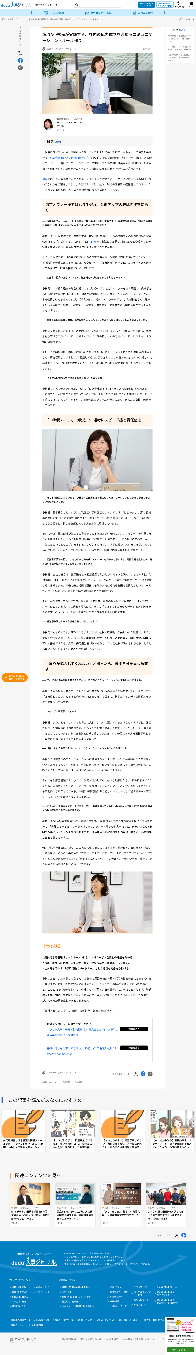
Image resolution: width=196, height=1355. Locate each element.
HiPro (147, 1319)
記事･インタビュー (119, 1287)
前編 (44, 179)
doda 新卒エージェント (164, 1319)
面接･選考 (67, 1291)
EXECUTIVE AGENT (106, 1319)
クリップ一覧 (140, 1287)
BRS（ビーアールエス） (130, 1319)
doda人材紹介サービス (64, 1319)
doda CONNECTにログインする (166, 1293)
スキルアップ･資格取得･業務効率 (78, 1306)
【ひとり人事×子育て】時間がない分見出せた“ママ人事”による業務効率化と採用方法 (82, 1032)
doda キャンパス (18, 1324)
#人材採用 (78, 1082)
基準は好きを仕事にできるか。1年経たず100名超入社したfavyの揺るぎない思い (81, 1051)
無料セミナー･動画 (119, 1291)
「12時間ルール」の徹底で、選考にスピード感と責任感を (180, 48)
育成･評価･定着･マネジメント (76, 1296)
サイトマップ (158, 1339)
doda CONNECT (146, 4)
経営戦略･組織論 (70, 1301)
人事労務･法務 (19, 1301)
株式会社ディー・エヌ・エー (71, 118)
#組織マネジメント (50, 1082)
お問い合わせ (140, 1304)
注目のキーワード (118, 1306)
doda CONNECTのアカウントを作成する (167, 1301)
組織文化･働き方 (20, 1296)
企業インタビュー (44, 1287)
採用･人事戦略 (19, 1287)
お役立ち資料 (116, 1296)
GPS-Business (36, 1324)
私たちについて (141, 1299)
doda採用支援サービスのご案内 (118, 1339)
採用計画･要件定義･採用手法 (76, 1287)
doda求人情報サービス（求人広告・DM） (30, 1319)
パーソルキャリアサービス (142, 1293)
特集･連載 (114, 1301)
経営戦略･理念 (19, 1306)
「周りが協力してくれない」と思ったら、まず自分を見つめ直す (179, 57)
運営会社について (142, 1339)
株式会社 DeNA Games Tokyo (67, 157)
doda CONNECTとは (167, 1287)
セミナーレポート (44, 1291)
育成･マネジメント (21, 1291)
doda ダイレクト (86, 1319)
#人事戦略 (66, 1082)
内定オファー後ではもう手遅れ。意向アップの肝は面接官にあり (179, 38)
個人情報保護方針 (69, 1339)
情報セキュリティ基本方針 (91, 1339)
